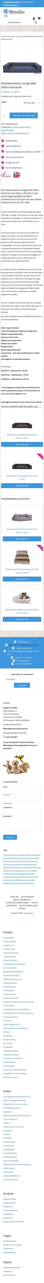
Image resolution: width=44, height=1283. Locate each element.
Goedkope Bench (10, 983)
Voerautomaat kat (10, 1179)
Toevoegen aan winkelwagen (24, 115)
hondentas (7, 867)
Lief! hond (7, 1020)
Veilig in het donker (10, 998)
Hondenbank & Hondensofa (14, 964)
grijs (33, 858)
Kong (39, 867)
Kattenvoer (7, 1130)
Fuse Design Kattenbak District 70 (16, 1096)
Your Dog (26, 883)
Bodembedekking (10, 1210)
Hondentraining (9, 1039)
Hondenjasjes (8, 1005)
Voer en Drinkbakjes (11, 1160)
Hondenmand (24, 127)
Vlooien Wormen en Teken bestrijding (18, 1013)
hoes (37, 858)
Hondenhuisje (8, 990)
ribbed (18, 880)
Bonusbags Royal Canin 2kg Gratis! (17, 1115)
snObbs (32, 880)
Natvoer (6, 1032)
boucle (33, 855)
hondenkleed (22, 861)
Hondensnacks (9, 949)
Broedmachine (9, 1275)
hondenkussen (32, 861)
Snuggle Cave (8, 945)
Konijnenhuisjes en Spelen (13, 1221)
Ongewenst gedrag (11, 1054)
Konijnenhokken (9, 1199)
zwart (32, 883)
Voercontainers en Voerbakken (15, 1028)
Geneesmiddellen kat (11, 1176)
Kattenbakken (9, 1149)
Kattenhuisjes (8, 1145)
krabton (23, 871)
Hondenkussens (9, 994)
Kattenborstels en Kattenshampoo (17, 1164)
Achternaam (7, 803)
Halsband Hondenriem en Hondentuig (18, 1002)
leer (27, 133)
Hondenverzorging (10, 1051)
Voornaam (6, 795)
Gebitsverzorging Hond (12, 979)
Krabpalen (7, 1111)
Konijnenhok (8, 871)
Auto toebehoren (10, 968)
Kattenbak (30, 867)
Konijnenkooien (9, 1203)
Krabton (6, 1123)
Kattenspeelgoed (10, 1157)
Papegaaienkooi (25, 877)
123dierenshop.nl (10, 5)
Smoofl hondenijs (10, 960)
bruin (38, 855)
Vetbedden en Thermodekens (15, 1073)
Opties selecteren (22, 444)
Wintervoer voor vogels (12, 1245)
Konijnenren (8, 1206)
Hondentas (7, 1035)
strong (15, 883)
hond (5, 861)
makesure (33, 871)
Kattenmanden (9, 1142)
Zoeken (36, 22)
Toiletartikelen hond (11, 1024)
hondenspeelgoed (29, 864)
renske (10, 880)
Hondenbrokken (9, 986)
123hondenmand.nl (11, 2)
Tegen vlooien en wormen (13, 1127)
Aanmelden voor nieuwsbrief (22, 674)
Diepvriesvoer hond (10, 953)
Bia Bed (28, 855)
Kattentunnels (9, 1168)
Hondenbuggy (8, 1066)
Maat (4, 102)
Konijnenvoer (8, 1214)
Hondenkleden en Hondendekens (16, 1009)
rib (14, 880)
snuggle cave (8, 883)
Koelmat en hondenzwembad (15, 1069)
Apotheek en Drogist (11, 975)
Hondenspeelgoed (10, 1017)
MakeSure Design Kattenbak (14, 1100)
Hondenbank (12, 861)
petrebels (34, 877)
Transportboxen (9, 956)
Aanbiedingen (8, 937)
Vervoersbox (8, 1043)
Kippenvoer (7, 1271)
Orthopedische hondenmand (23, 874)
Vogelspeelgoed (9, 1252)
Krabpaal (16, 871)
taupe (20, 883)
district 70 (20, 858)
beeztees (21, 855)
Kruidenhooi (8, 1218)
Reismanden (8, 1172)
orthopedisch (8, 874)
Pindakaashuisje (9, 1241)
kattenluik (7, 1138)
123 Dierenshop (28, 913)
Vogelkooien (8, 1248)
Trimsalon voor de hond (12, 1058)
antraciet (9, 133)
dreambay (28, 858)
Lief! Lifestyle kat (10, 1119)
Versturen (10, 837)
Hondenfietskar (9, 1062)
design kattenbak (9, 858)
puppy (5, 880)
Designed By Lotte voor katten (15, 1104)
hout (23, 867)
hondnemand (16, 867)
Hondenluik (7, 1047)
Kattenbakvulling (10, 1153)
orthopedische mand (10, 877)
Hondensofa (18, 864)
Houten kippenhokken (12, 1267)
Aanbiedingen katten (11, 1108)
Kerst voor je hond (10, 1077)
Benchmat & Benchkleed (13, 971)
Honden (19, 36)
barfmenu (14, 855)
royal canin (25, 880)
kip (35, 867)
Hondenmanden (7, 130)
